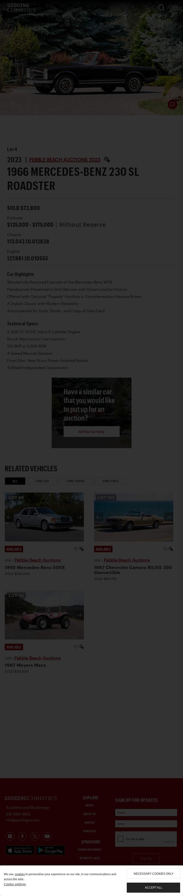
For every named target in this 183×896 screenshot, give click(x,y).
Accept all (153, 887)
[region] (91, 880)
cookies (20, 874)
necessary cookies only (153, 873)
